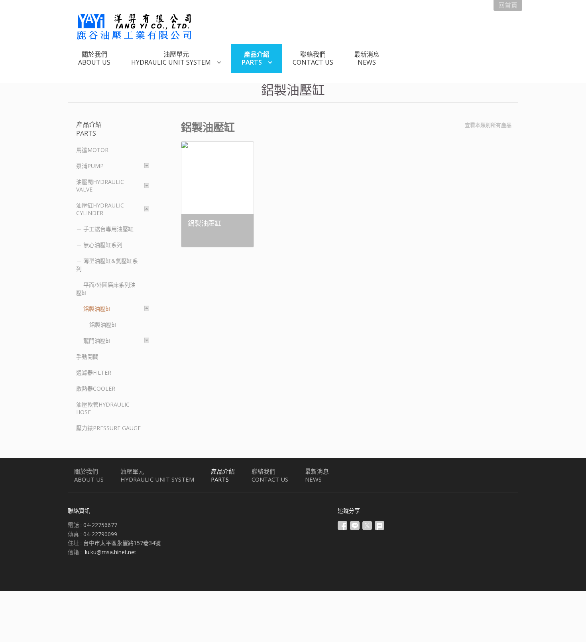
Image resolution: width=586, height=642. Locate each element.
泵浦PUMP (90, 166)
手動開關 (87, 356)
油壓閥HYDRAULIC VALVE (100, 185)
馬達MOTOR (92, 150)
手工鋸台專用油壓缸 (108, 229)
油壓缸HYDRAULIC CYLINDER (100, 209)
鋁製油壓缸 (97, 308)
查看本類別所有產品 (488, 124)
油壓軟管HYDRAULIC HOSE (103, 408)
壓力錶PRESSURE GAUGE (108, 428)
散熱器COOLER (95, 388)
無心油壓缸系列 (102, 245)
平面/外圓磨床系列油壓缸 (106, 288)
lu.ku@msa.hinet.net (110, 552)
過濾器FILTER (93, 372)
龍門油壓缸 (97, 340)
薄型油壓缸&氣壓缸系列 (107, 265)
